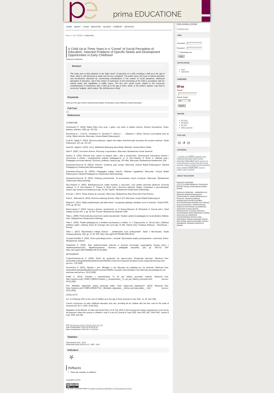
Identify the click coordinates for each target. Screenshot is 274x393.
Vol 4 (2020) (77, 35)
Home (69, 27)
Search (107, 27)
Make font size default (184, 142)
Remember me (186, 52)
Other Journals (187, 128)
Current (117, 27)
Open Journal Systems (187, 24)
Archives (129, 27)
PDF (67, 112)
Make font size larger (188, 142)
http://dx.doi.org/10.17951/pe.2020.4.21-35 (86, 325)
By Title (184, 125)
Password (181, 48)
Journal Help (183, 29)
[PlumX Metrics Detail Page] (71, 357)
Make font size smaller (179, 142)
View (183, 69)
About (77, 27)
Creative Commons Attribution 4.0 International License (110, 389)
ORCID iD (181, 184)
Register (96, 27)
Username (181, 43)
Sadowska (89, 35)
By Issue (184, 120)
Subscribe (185, 72)
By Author (185, 123)
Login (86, 27)
